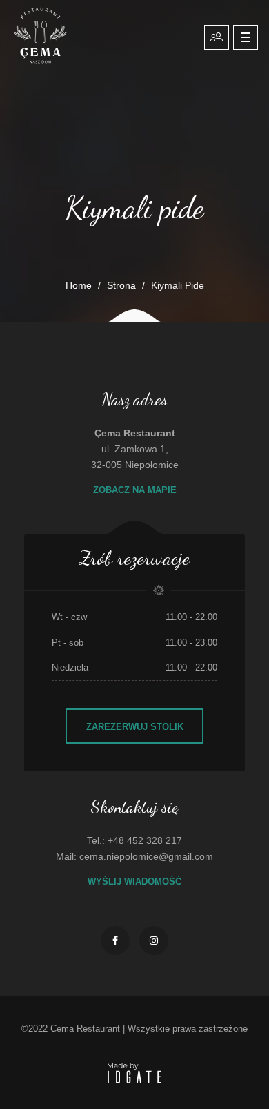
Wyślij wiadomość (134, 881)
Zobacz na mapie (135, 490)
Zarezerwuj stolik (134, 727)
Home (79, 285)
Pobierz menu (216, 37)
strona (121, 285)
